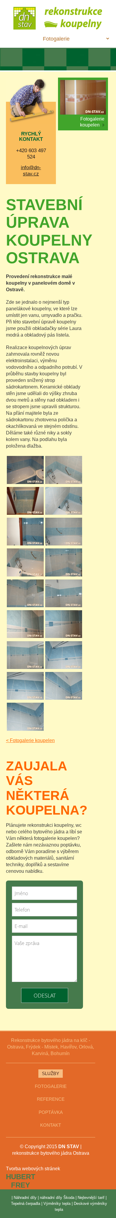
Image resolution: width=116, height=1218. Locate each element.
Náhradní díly (25, 1197)
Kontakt (50, 1125)
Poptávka (51, 1112)
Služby (50, 1073)
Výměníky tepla (56, 1203)
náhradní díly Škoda (57, 1197)
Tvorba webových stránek (33, 1168)
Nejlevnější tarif (91, 1197)
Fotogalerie (51, 1086)
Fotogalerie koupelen (92, 121)
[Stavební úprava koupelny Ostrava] (25, 470)
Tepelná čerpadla (25, 1203)
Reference (51, 1099)
